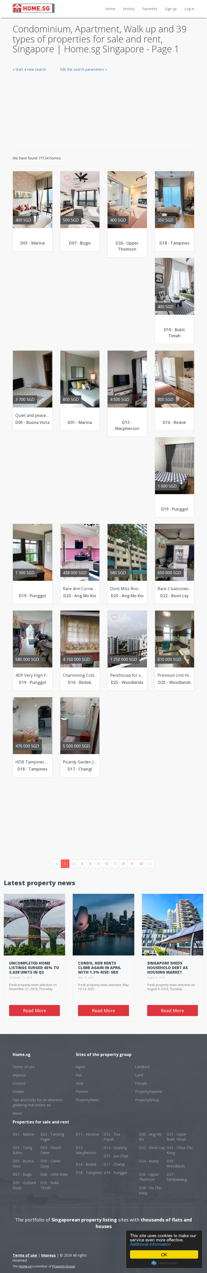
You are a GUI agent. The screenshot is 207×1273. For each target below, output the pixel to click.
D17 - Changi (114, 1164)
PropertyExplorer (149, 1091)
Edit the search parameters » (83, 69)
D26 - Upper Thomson (149, 1177)
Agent (80, 1066)
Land (139, 1075)
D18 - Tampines (89, 1172)
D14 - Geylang (115, 1147)
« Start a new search (29, 69)
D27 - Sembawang (177, 1177)
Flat (79, 1075)
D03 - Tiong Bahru (22, 1150)
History (129, 8)
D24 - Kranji (148, 1161)
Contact (19, 1083)
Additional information (150, 1244)
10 (141, 863)
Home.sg (25, 1266)
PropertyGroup (147, 1099)
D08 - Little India (53, 1174)
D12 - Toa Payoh (112, 1137)
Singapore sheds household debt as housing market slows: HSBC (167, 969)
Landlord (142, 1066)
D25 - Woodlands (176, 1163)
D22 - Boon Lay (152, 1147)
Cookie (18, 1091)
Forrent (82, 1091)
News (17, 1113)
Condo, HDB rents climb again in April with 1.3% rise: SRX (99, 967)
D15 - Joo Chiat (116, 1156)
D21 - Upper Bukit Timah (177, 1137)
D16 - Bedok (86, 1164)
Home (110, 8)
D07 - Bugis (22, 1174)
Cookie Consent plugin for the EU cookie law (164, 1263)
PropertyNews (87, 1099)
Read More (34, 1010)
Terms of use (24, 1066)
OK (164, 1254)
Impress (19, 1075)
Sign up (171, 8)
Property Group (63, 1266)
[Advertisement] (103, 110)
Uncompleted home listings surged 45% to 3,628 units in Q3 (34, 967)
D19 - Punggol (115, 1172)
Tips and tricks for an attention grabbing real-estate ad (38, 1102)
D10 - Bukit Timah (49, 1185)
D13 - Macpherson (86, 1150)
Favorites (149, 8)
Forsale (141, 1083)
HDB (80, 1083)
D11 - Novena (87, 1134)
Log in (189, 8)
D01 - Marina (23, 1134)
